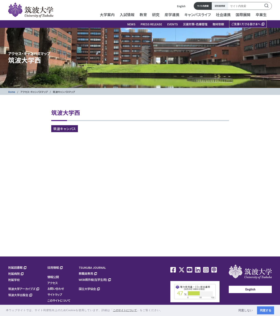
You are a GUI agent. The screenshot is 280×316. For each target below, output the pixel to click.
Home (11, 91)
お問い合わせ (55, 288)
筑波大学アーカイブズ (21, 289)
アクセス (52, 283)
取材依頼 (218, 24)
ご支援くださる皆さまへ (246, 24)
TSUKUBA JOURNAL (92, 267)
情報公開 (53, 277)
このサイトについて (59, 300)
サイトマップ (54, 294)
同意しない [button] (245, 310)
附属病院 (14, 273)
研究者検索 (220, 5)
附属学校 (14, 280)
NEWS (131, 24)
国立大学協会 (87, 289)
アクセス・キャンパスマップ (34, 91)
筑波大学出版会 (18, 295)
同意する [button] (265, 310)
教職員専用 (86, 273)
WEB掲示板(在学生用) (93, 279)
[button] (164, 310)
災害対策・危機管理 (195, 24)
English (181, 6)
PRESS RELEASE (151, 24)
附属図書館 (15, 267)
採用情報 (53, 267)
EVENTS (172, 24)
